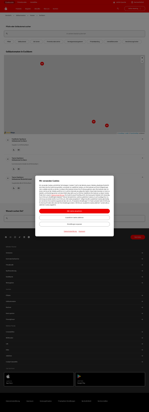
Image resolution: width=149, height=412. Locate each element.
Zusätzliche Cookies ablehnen (74, 217)
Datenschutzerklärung (57, 195)
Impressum (82, 231)
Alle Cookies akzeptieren (74, 211)
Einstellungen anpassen (74, 224)
